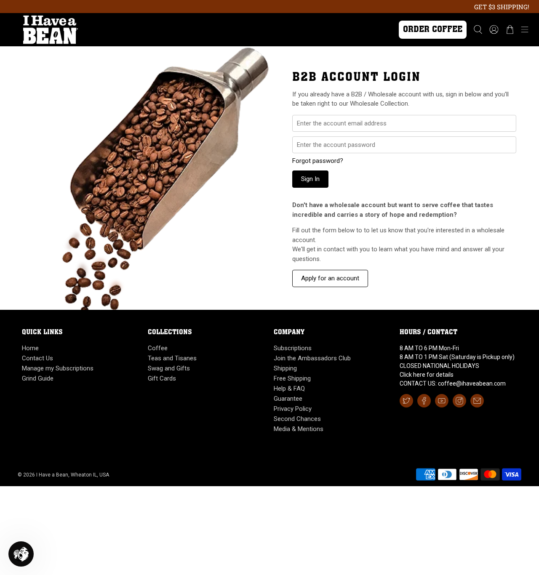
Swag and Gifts (169, 368)
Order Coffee (432, 30)
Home (30, 348)
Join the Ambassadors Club (312, 358)
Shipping (285, 368)
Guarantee (288, 398)
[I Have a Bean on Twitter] (406, 400)
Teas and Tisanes (172, 358)
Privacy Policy (293, 409)
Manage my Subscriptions (57, 368)
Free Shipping (292, 378)
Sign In (310, 179)
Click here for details (427, 374)
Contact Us (37, 358)
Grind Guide (37, 378)
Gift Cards (162, 378)
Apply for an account (330, 278)
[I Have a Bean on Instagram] (459, 400)
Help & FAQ (289, 388)
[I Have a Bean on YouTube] (441, 400)
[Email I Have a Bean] (477, 400)
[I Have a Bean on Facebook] (424, 400)
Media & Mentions (298, 429)
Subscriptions (293, 348)
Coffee (158, 348)
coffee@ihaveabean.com (472, 383)
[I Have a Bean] (194, 29)
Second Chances (297, 419)
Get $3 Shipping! (501, 7)
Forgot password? (317, 161)
